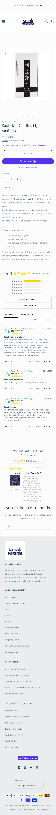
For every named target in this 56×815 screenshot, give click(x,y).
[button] (3, 21)
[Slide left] (22, 117)
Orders (8, 615)
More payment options (28, 168)
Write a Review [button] (29, 299)
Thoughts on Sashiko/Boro (17, 646)
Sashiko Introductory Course (18, 681)
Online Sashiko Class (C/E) (17, 675)
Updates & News (12, 627)
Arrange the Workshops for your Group (22, 687)
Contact (8, 609)
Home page (10, 597)
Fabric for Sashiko (13, 723)
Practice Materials (13, 729)
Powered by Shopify (31, 806)
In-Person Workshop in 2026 (17, 669)
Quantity (5, 174)
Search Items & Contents (16, 603)
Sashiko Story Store (17, 806)
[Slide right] (34, 117)
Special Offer (11, 741)
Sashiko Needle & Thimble (17, 717)
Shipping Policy (12, 640)
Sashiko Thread (12, 710)
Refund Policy (11, 633)
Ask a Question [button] (29, 306)
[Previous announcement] (3, 5)
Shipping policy (43, 810)
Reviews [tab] (9, 314)
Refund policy (46, 806)
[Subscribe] (48, 526)
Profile (8, 621)
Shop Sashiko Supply (14, 693)
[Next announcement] (53, 5)
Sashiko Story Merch (14, 735)
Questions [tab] (25, 314)
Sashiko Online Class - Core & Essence (15, 489)
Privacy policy (15, 810)
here (45, 220)
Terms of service (29, 810)
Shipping (5, 140)
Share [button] (7, 187)
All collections (11, 652)
